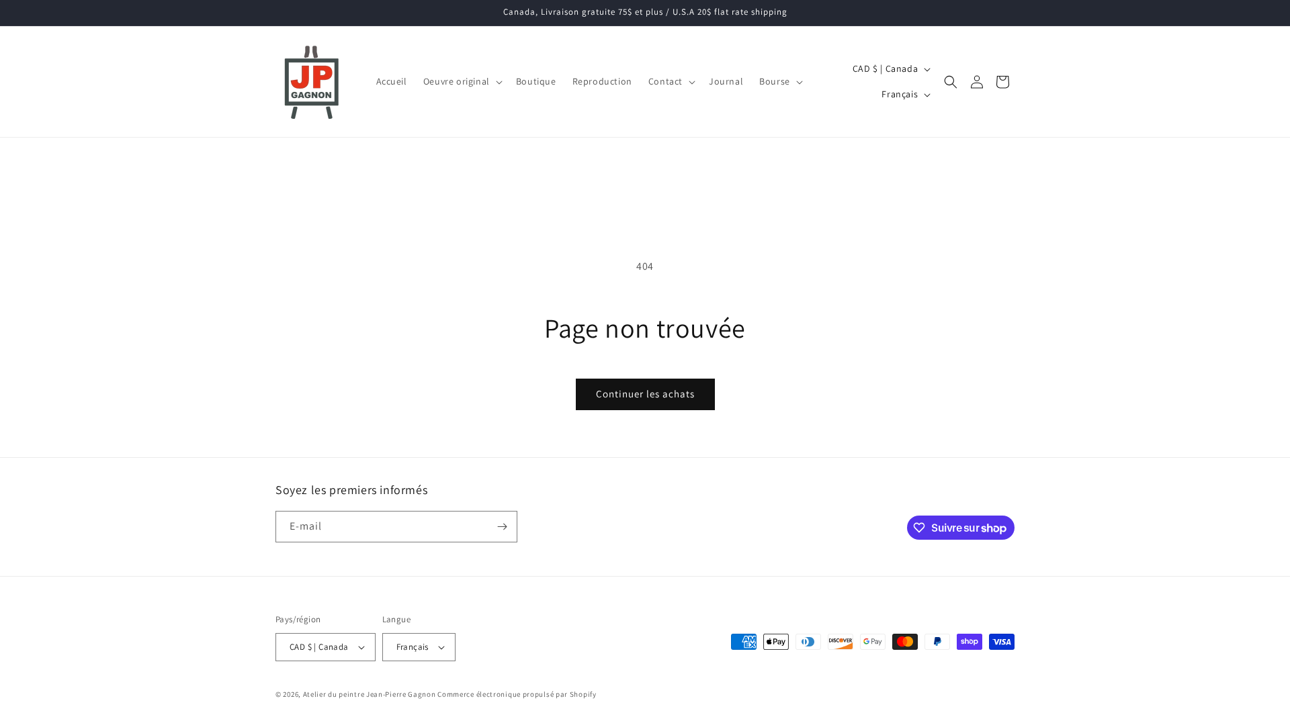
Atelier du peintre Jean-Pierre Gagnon (369, 694)
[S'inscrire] (502, 526)
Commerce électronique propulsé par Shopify (516, 694)
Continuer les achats (645, 393)
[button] (461, 81)
